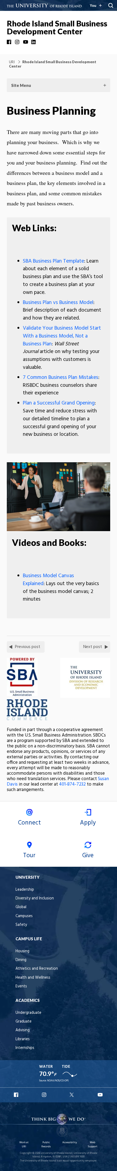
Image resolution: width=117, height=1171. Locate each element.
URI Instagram (44, 1095)
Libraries (23, 1039)
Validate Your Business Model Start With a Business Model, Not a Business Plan (62, 336)
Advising (23, 1030)
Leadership (25, 890)
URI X (72, 1095)
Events (21, 986)
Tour (29, 855)
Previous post (27, 646)
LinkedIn (34, 42)
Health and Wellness (33, 978)
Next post (92, 646)
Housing (22, 951)
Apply (88, 823)
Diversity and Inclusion (35, 898)
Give (88, 855)
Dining (21, 960)
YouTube (26, 42)
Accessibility (69, 1142)
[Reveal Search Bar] (110, 5)
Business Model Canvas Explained (48, 580)
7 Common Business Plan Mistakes (60, 377)
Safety (21, 925)
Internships (25, 1048)
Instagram (17, 42)
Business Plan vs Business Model (58, 303)
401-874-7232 (72, 784)
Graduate (24, 1021)
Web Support (92, 1144)
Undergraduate (28, 1013)
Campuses (24, 916)
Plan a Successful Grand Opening (59, 403)
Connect (29, 823)
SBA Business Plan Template (53, 261)
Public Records (46, 1144)
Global (21, 907)
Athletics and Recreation (37, 969)
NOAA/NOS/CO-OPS (58, 1081)
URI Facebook (16, 1095)
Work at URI (24, 1144)
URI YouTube (100, 1095)
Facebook (9, 42)
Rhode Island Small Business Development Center (57, 27)
